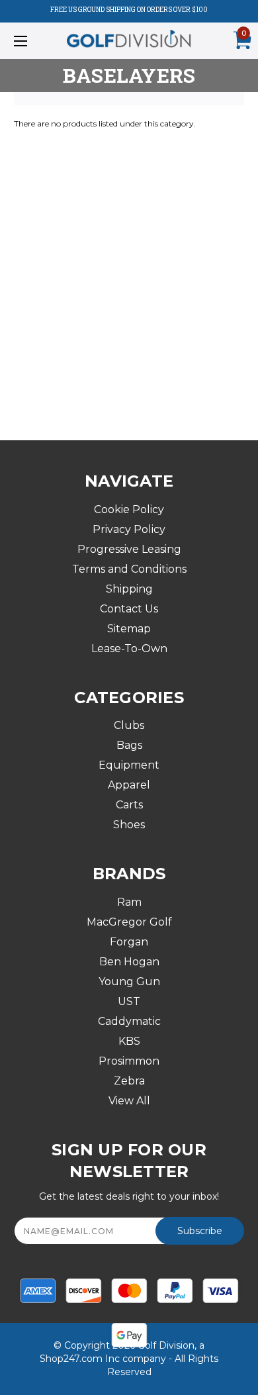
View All (129, 1100)
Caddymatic (129, 1021)
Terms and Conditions (129, 569)
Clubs (129, 725)
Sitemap (129, 628)
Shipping (129, 589)
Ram (129, 902)
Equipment (129, 765)
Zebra (129, 1081)
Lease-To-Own (129, 648)
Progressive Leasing (129, 549)
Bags (129, 745)
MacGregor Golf (129, 922)
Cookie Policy (129, 509)
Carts (129, 804)
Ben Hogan (129, 961)
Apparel (129, 785)
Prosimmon (129, 1061)
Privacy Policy (129, 529)
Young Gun (129, 981)
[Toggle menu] (37, 41)
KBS (129, 1041)
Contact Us (129, 608)
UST (129, 1001)
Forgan (129, 942)
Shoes (129, 824)
